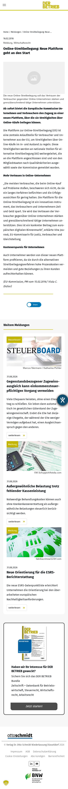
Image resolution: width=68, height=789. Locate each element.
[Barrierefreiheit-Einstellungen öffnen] (62, 400)
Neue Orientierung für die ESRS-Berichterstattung (34, 569)
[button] (6, 783)
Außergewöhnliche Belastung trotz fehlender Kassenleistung (34, 483)
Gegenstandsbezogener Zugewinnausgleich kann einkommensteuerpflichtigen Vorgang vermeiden (34, 387)
